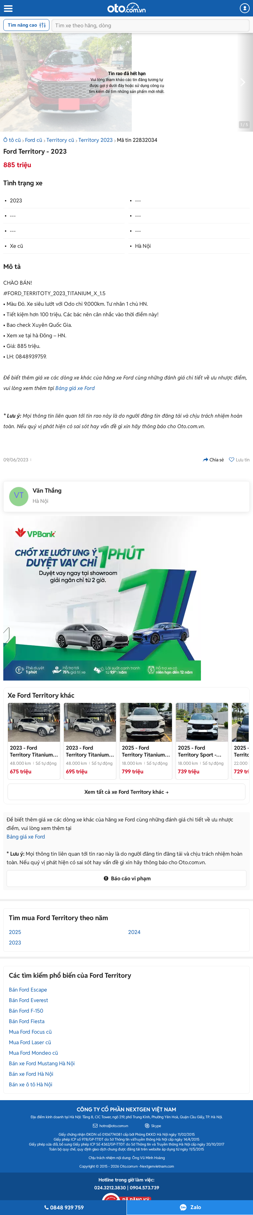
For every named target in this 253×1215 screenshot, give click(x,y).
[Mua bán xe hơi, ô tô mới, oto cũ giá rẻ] (126, 8)
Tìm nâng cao (22, 25)
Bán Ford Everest (28, 1000)
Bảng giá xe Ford (75, 388)
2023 (16, 200)
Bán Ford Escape (28, 989)
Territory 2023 (95, 140)
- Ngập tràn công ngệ (202, 751)
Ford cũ (33, 140)
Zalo (195, 1207)
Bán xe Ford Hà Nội (31, 1074)
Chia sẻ (217, 460)
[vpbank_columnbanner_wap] (102, 598)
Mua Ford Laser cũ (30, 1042)
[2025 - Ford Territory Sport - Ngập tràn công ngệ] (202, 722)
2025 (15, 932)
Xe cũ (16, 246)
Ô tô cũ (12, 140)
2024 (134, 932)
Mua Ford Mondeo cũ (33, 1052)
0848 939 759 (67, 1207)
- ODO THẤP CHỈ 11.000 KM (146, 751)
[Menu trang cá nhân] (245, 8)
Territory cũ (60, 140)
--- (138, 200)
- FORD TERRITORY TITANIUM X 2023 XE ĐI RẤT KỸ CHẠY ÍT (90, 751)
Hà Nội (143, 246)
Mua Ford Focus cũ (30, 1031)
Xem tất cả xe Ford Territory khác (124, 791)
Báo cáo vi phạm (130, 878)
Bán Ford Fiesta (26, 1021)
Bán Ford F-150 (26, 1010)
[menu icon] (8, 9)
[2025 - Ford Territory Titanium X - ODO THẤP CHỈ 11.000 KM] (146, 722)
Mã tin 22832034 (137, 140)
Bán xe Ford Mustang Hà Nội (42, 1063)
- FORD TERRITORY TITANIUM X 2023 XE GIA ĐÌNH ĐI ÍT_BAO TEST (34, 751)
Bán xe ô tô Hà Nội (30, 1084)
